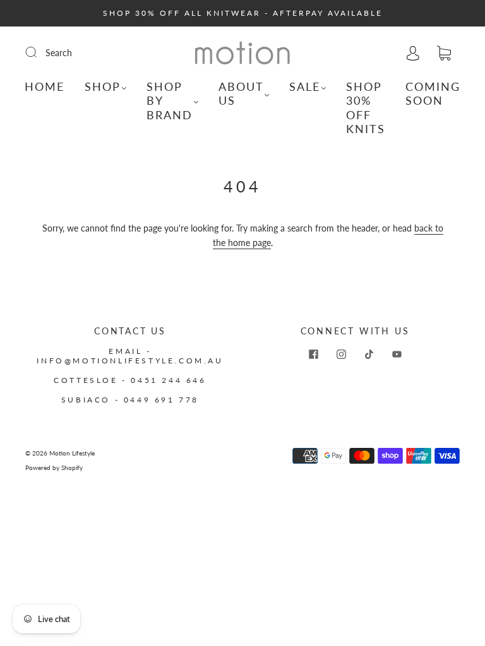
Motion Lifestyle (72, 453)
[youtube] (396, 354)
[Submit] (39, 52)
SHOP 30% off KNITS (365, 107)
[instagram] (341, 354)
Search (58, 52)
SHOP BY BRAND (170, 100)
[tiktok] (369, 354)
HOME (44, 86)
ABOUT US (241, 93)
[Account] (413, 52)
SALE (304, 86)
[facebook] (313, 354)
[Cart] (444, 53)
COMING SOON (432, 93)
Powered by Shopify (54, 467)
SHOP (103, 86)
